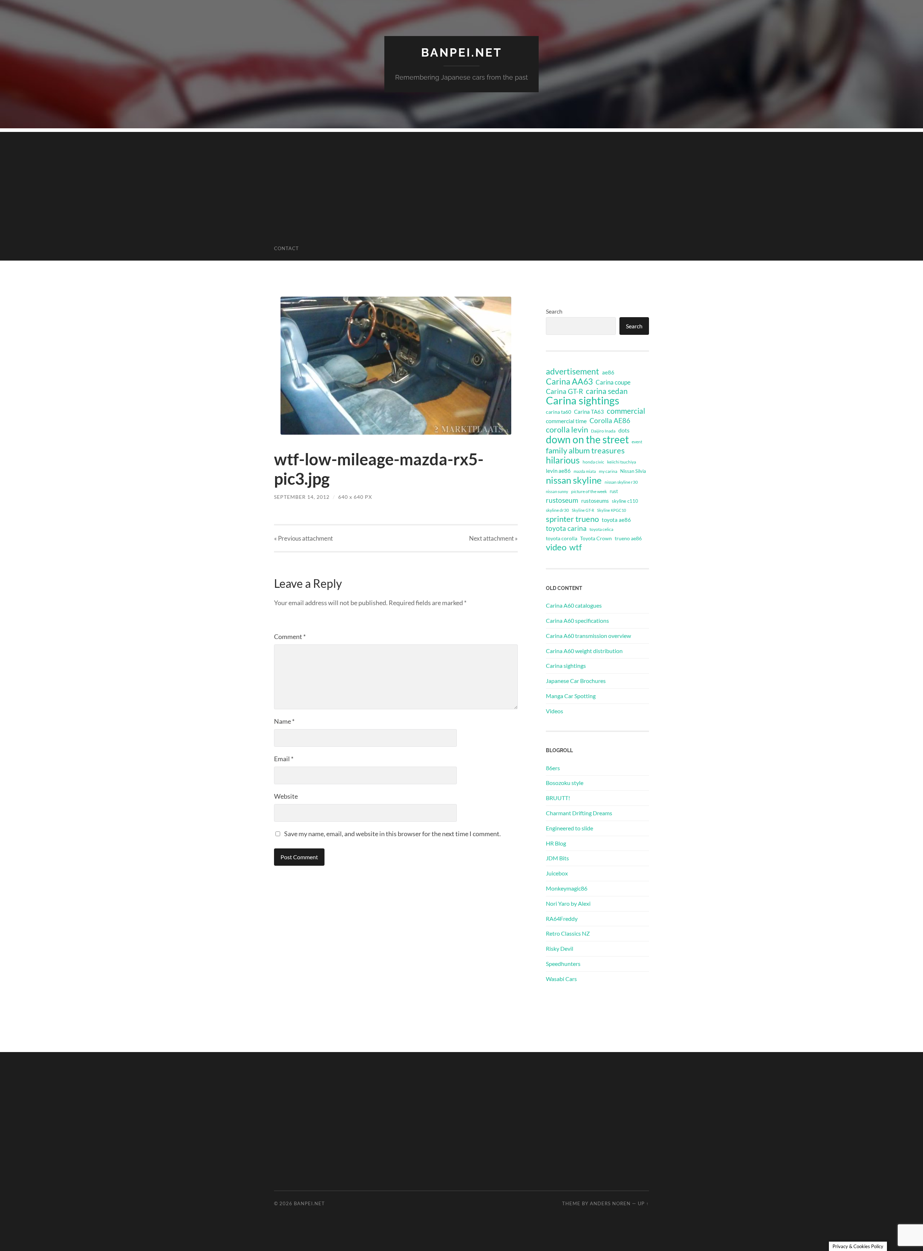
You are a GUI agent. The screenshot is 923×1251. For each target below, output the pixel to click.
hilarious (563, 460)
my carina (608, 471)
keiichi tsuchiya (621, 462)
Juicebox (557, 873)
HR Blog (556, 843)
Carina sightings (582, 400)
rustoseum (562, 500)
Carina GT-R (564, 391)
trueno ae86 (628, 538)
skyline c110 (625, 501)
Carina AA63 (569, 381)
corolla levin (567, 429)
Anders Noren (610, 1203)
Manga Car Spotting (571, 695)
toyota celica (601, 529)
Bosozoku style (564, 782)
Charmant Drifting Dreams (579, 812)
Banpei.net (461, 52)
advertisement (572, 371)
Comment (290, 636)
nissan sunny (557, 491)
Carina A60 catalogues (574, 605)
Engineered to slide (569, 828)
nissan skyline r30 (621, 482)
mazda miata (585, 471)
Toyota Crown (596, 538)
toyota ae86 (616, 519)
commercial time (566, 421)
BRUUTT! (558, 797)
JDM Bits (557, 858)
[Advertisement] (461, 182)
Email (283, 759)
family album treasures (585, 450)
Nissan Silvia (633, 471)
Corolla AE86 (609, 420)
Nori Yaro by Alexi (568, 903)
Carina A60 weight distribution (584, 650)
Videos (554, 710)
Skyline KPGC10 (611, 510)
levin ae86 (558, 470)
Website (286, 796)
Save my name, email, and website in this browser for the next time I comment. (392, 834)
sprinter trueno (572, 519)
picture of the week (589, 491)
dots (624, 430)
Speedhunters (563, 963)
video (556, 547)
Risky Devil (559, 948)
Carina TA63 (589, 411)
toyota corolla (561, 538)
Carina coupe (613, 382)
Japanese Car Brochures (576, 680)
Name (284, 721)
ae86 (608, 372)
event (637, 441)
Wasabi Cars (561, 978)
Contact (286, 248)
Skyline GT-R (583, 510)
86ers (553, 767)
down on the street (587, 439)
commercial (626, 411)
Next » (493, 538)
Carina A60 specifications (577, 620)
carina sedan (607, 391)
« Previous (303, 538)
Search (554, 311)
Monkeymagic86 (566, 888)
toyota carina (566, 528)
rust (614, 491)
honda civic (593, 462)
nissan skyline (574, 480)
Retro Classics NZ (568, 933)
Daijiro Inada (603, 431)
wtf (575, 547)
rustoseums (595, 500)
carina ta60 (558, 412)
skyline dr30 (557, 510)
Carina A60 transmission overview (588, 635)
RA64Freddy (562, 918)
